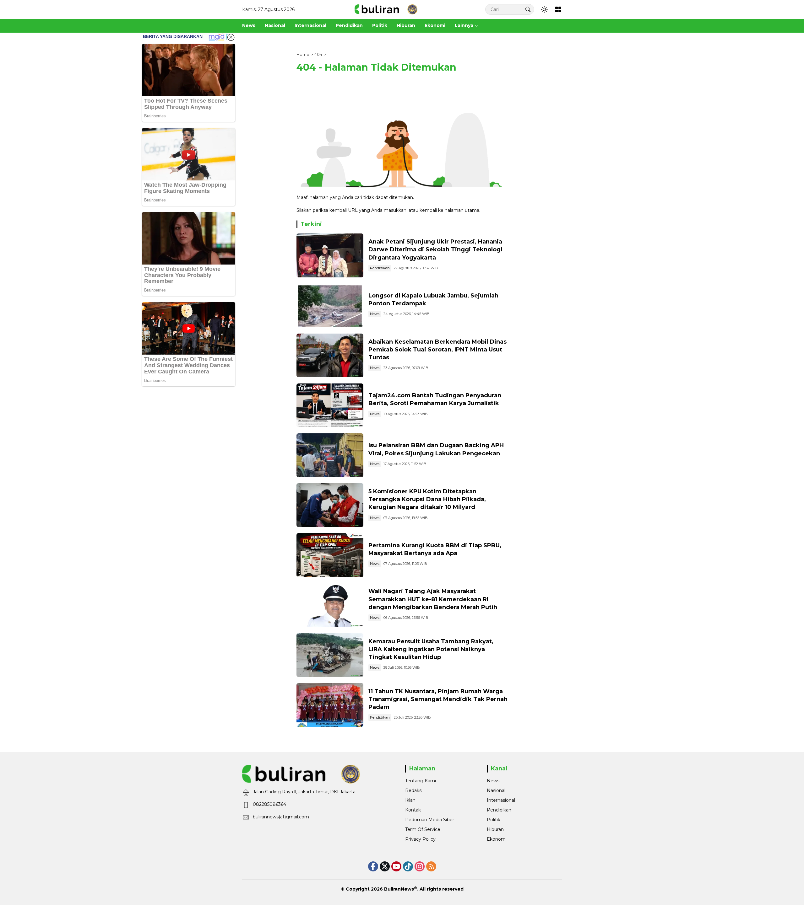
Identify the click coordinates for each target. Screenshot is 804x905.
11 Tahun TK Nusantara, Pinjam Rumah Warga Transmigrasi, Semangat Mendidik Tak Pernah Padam (438, 699)
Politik (493, 819)
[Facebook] (373, 866)
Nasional (496, 790)
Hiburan (495, 829)
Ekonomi (497, 839)
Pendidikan (380, 268)
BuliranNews (399, 889)
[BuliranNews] (386, 9)
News (374, 314)
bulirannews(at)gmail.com (281, 817)
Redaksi (413, 790)
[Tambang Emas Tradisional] (329, 655)
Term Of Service (422, 829)
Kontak (413, 810)
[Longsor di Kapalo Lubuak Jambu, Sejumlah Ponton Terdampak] (329, 305)
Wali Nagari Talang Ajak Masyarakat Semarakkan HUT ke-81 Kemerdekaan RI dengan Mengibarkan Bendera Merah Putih (432, 599)
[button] (528, 9)
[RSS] (431, 866)
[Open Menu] (558, 9)
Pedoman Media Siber (429, 819)
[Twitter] (385, 866)
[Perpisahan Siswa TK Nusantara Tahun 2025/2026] (329, 705)
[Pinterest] (396, 866)
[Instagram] (420, 866)
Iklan (410, 800)
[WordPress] (408, 866)
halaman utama (462, 210)
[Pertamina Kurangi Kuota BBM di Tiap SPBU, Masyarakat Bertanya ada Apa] (329, 555)
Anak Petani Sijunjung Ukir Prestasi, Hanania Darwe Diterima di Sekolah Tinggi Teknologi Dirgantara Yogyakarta (435, 249)
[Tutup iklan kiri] (231, 37)
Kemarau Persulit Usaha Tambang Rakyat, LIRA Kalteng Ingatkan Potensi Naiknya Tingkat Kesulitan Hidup (430, 649)
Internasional (501, 800)
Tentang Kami (420, 781)
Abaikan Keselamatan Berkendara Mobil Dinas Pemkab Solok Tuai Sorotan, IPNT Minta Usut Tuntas (437, 349)
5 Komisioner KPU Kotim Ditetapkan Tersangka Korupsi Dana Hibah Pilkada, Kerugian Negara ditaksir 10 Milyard (427, 499)
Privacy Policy (420, 839)
